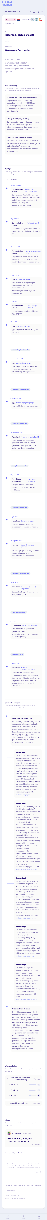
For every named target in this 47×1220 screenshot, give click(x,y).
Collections (8, 1186)
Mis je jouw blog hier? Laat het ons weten (18, 1153)
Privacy (7, 1195)
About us (38, 1186)
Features (30, 1186)
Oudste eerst (13, 180)
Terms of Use (15, 1195)
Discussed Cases (19, 1186)
